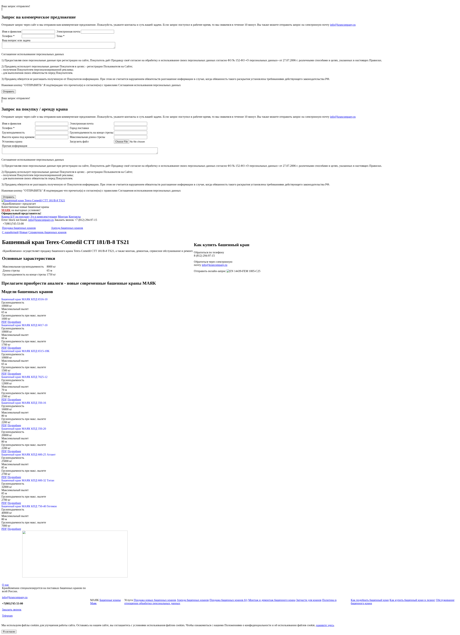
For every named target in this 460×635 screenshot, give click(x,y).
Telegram (7, 615)
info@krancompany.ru (343, 24)
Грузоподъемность (13, 132)
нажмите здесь (325, 625)
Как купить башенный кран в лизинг (412, 600)
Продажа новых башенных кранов (155, 600)
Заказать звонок (11, 609)
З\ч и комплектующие (43, 216)
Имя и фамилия (11, 31)
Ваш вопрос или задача (16, 40)
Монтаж (63, 216)
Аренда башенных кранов (67, 227)
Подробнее (14, 321)
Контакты (75, 216)
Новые (23, 232)
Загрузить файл (79, 141)
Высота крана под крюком (18, 137)
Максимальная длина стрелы (87, 137)
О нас (5, 584)
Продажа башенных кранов (19, 227)
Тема (60, 36)
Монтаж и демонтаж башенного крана (271, 600)
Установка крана (12, 141)
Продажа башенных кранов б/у (229, 600)
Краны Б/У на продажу (15, 216)
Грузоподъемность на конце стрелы (91, 132)
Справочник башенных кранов (47, 232)
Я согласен (9, 631)
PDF (4, 321)
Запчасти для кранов (308, 600)
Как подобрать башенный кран (370, 600)
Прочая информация (14, 145)
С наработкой (10, 232)
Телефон (8, 36)
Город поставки (79, 128)
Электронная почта (68, 31)
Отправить (8, 91)
